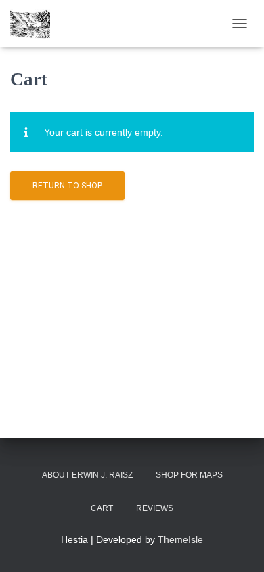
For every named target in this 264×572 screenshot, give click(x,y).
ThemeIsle (180, 539)
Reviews (154, 508)
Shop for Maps (189, 475)
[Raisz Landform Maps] (35, 24)
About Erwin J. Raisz (87, 475)
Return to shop (67, 185)
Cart (102, 508)
